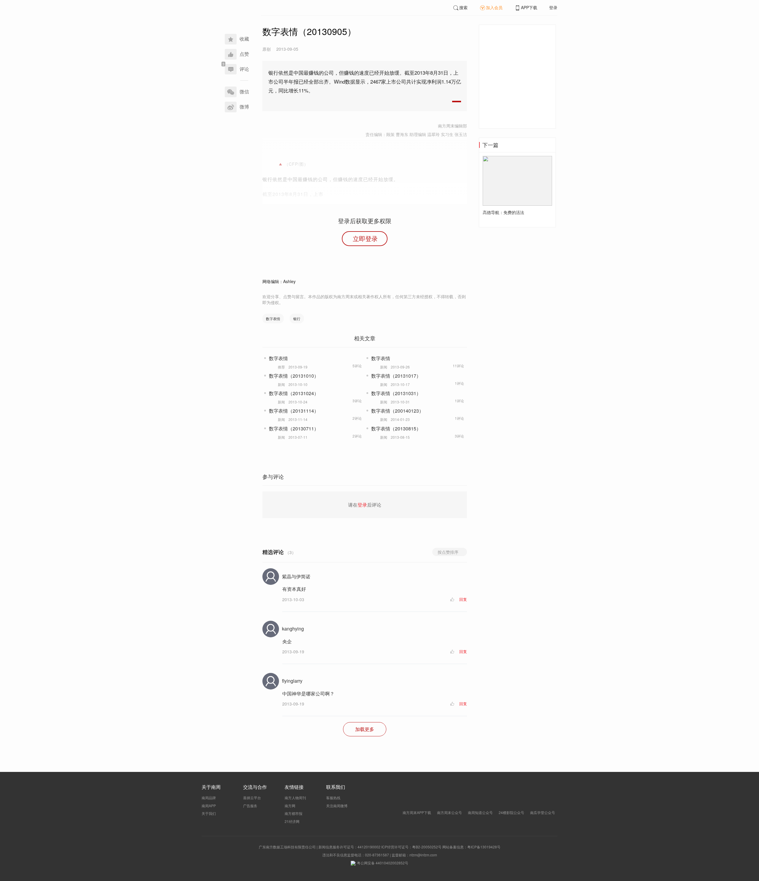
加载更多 (364, 729)
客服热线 (333, 797)
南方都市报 (293, 813)
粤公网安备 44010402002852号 (382, 862)
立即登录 (365, 238)
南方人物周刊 (295, 797)
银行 (296, 318)
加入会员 (494, 7)
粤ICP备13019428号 (483, 846)
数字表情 (273, 318)
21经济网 (292, 821)
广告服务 (250, 805)
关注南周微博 (336, 805)
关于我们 (209, 813)
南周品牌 (209, 797)
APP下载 (529, 7)
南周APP (209, 805)
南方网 (290, 805)
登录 (553, 7)
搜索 (463, 7)
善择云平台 (252, 797)
